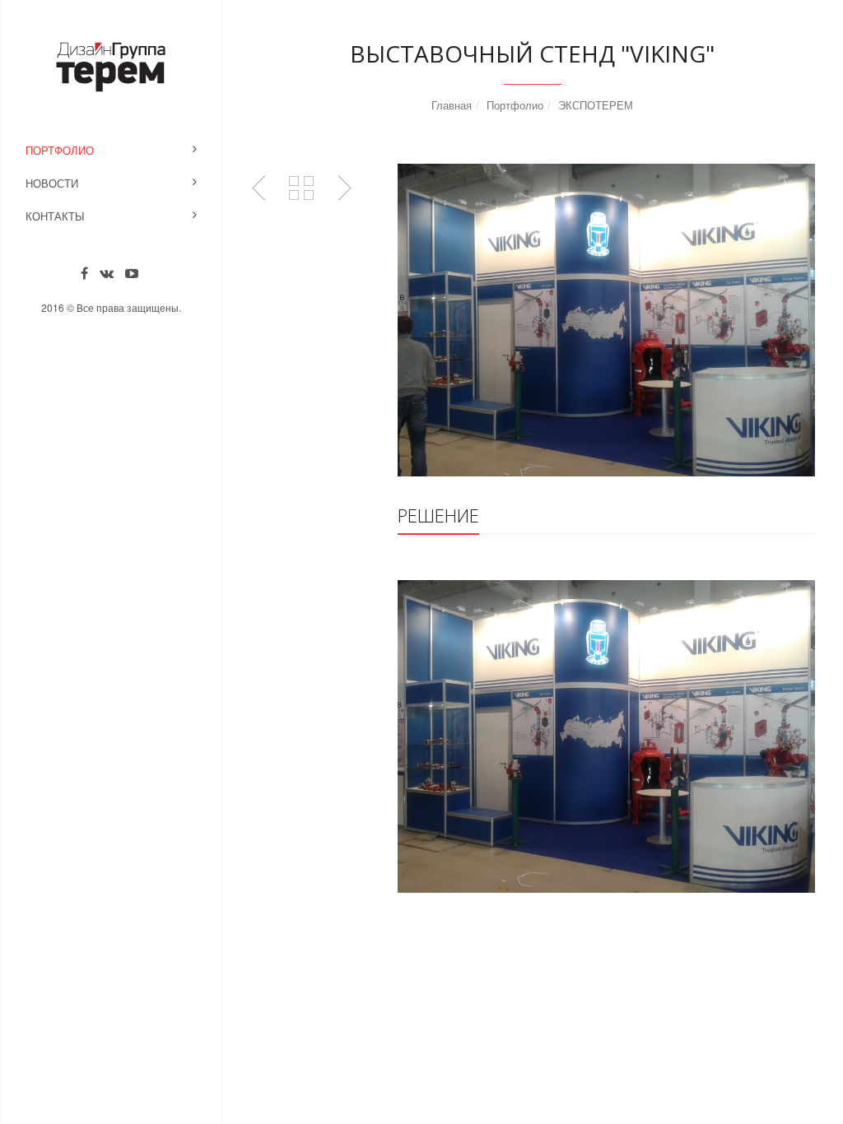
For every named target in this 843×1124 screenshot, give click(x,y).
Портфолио (60, 150)
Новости (52, 183)
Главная (451, 105)
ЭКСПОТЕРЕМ (595, 105)
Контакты (55, 216)
